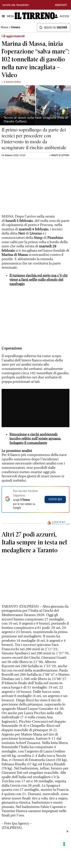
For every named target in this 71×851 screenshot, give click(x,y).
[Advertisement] (31, 188)
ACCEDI (64, 16)
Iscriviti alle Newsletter (15, 5)
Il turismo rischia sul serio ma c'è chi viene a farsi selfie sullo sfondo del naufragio (38, 279)
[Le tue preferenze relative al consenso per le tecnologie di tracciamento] (64, 844)
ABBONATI (61, 5)
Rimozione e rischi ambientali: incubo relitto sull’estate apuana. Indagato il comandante (35, 438)
